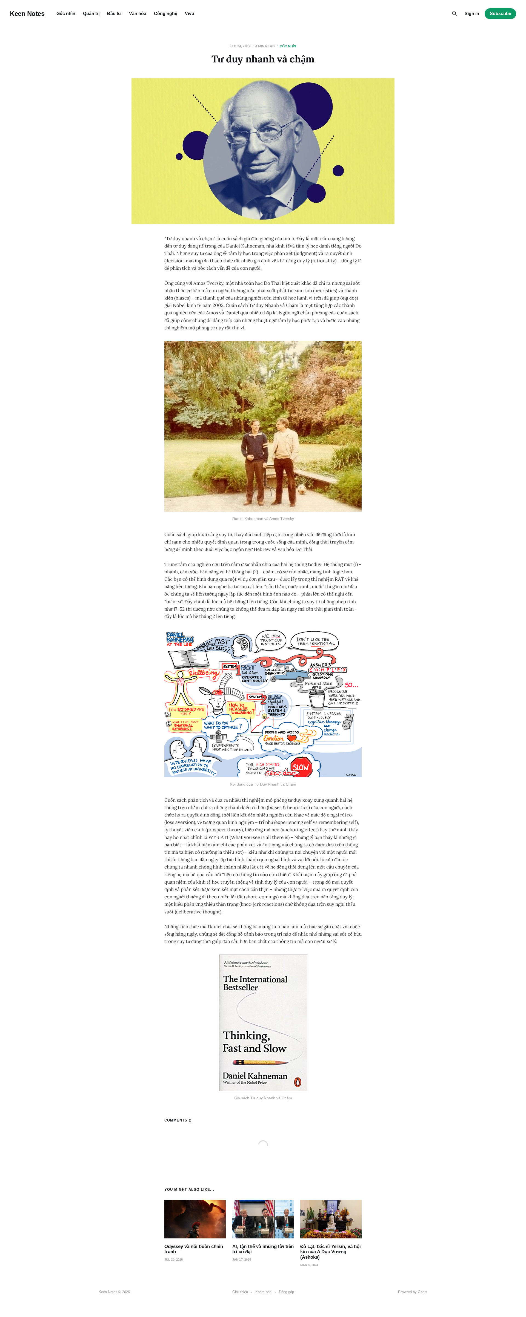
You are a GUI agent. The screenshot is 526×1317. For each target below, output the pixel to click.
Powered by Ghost (412, 1292)
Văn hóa (137, 13)
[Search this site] (454, 14)
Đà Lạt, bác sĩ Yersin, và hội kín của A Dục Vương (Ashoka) (330, 1252)
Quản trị (91, 13)
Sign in (472, 13)
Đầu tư (114, 13)
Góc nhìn (65, 13)
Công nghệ (165, 13)
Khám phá (263, 1292)
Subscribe (500, 13)
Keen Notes (27, 13)
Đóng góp (286, 1292)
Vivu (189, 13)
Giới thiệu (240, 1292)
